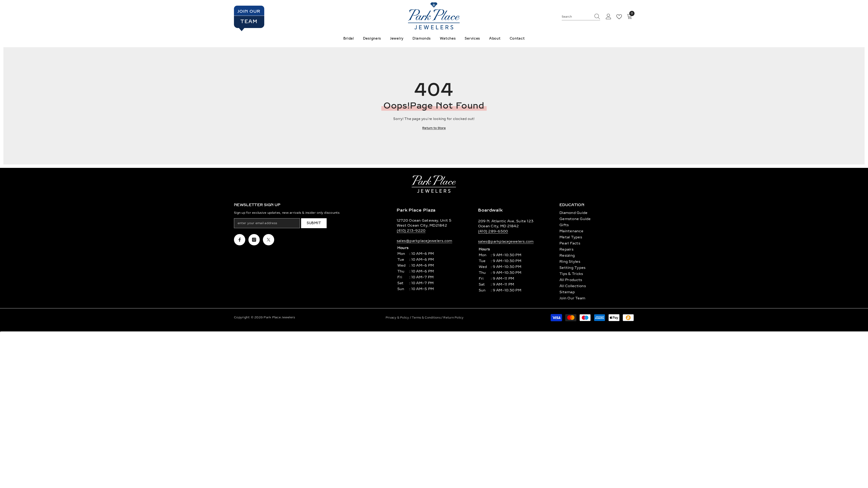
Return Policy (453, 317)
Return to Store (434, 128)
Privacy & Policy (398, 317)
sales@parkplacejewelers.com (424, 241)
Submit (314, 223)
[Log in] (608, 16)
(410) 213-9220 (411, 231)
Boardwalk (490, 210)
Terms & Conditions (426, 317)
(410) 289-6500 (493, 231)
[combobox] (577, 16)
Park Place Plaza (416, 210)
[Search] (581, 16)
